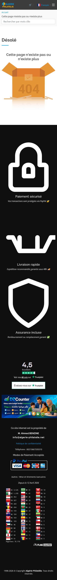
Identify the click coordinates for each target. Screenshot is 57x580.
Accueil (5, 12)
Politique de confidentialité (28, 443)
